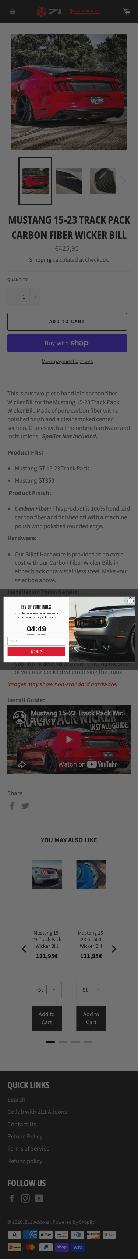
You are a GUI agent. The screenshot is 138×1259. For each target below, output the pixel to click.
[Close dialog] (130, 601)
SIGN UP (36, 651)
